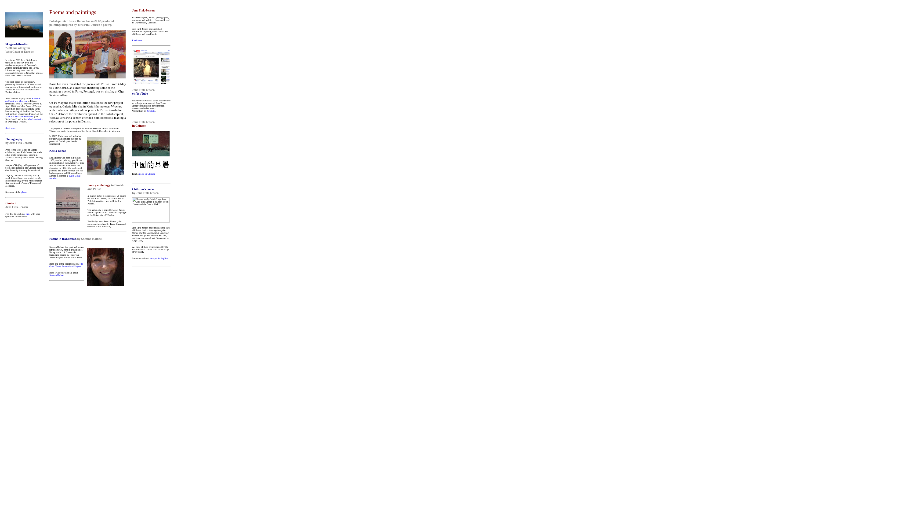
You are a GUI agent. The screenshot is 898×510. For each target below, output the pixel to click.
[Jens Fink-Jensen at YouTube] (151, 83)
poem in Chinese (147, 174)
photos (24, 192)
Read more (10, 128)
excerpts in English (159, 258)
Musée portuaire (35, 119)
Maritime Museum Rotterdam (19, 116)
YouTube (151, 111)
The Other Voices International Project (66, 265)
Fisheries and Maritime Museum (22, 99)
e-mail (27, 214)
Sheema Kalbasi (56, 275)
